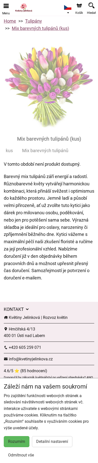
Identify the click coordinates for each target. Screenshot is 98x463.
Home (10, 21)
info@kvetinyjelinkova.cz (30, 359)
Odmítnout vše (21, 455)
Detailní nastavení (52, 441)
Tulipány (33, 21)
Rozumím (16, 441)
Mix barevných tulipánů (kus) (40, 28)
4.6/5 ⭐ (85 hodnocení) (25, 370)
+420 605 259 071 (24, 347)
